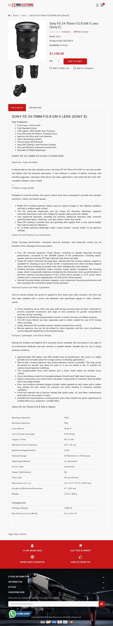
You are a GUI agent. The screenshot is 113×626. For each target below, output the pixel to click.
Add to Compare (85, 68)
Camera (22, 534)
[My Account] (97, 5)
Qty (51, 60)
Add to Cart (75, 61)
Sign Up (102, 604)
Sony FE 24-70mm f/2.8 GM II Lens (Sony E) (49, 15)
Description (17, 107)
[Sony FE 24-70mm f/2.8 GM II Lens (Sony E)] (19, 72)
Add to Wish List (61, 68)
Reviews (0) (35, 107)
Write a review (81, 31)
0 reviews (66, 31)
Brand (16, 15)
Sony (24, 15)
